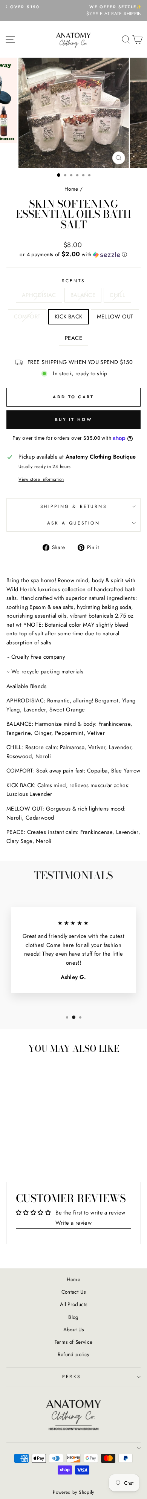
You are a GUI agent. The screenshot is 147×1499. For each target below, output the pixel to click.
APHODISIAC (39, 295)
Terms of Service (74, 1342)
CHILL (117, 295)
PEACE (73, 338)
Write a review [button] (73, 1223)
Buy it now (73, 419)
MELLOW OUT (115, 316)
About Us (73, 1329)
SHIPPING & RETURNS (73, 506)
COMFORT (27, 316)
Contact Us (73, 1292)
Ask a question (73, 523)
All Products (73, 1304)
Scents (73, 280)
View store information (41, 479)
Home (71, 189)
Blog (73, 1317)
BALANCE (83, 295)
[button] (73, 254)
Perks (71, 1376)
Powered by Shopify (73, 1492)
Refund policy (74, 1354)
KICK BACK (68, 316)
